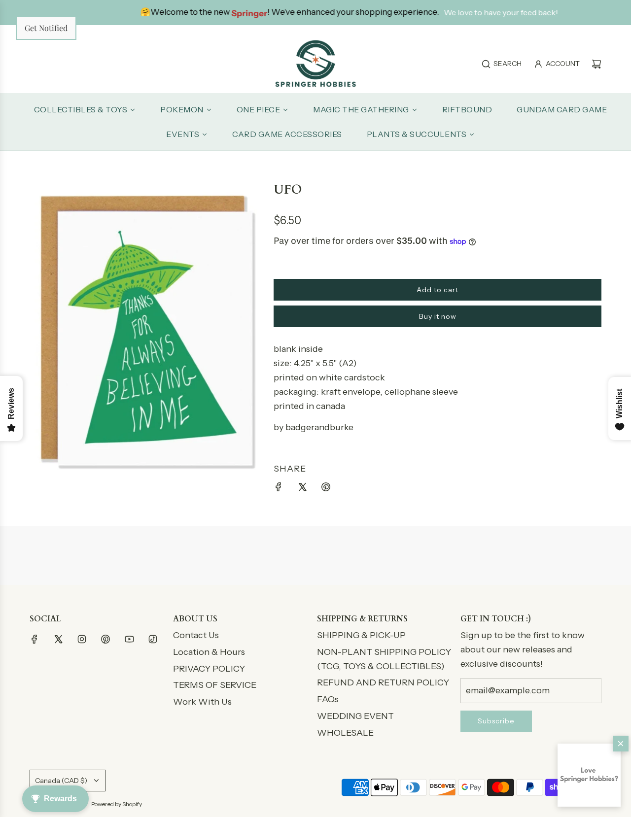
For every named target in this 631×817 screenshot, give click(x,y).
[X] (58, 639)
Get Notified (46, 28)
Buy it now (437, 316)
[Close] (621, 743)
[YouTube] (129, 639)
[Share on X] (302, 489)
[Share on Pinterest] (326, 489)
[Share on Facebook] (278, 489)
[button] (589, 775)
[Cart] (596, 64)
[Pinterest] (105, 639)
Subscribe (496, 720)
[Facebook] (34, 639)
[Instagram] (82, 639)
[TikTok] (153, 639)
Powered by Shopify (116, 804)
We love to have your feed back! (478, 12)
